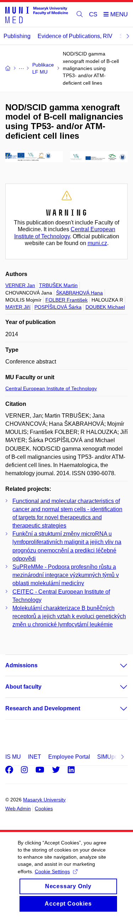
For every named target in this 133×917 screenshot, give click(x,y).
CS (93, 14)
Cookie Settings (52, 871)
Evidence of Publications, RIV (75, 36)
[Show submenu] (116, 665)
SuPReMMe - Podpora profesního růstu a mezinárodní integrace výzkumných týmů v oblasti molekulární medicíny (65, 575)
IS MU (13, 757)
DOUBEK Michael (105, 307)
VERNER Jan (20, 285)
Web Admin (18, 808)
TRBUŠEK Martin (58, 285)
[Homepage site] (36, 14)
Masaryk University (44, 799)
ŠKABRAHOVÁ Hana (79, 293)
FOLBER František (66, 300)
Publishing (17, 36)
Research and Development (42, 708)
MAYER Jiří (18, 307)
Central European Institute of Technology (51, 388)
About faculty (23, 687)
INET (34, 757)
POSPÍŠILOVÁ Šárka (58, 307)
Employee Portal (69, 757)
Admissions (21, 665)
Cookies (44, 808)
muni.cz (97, 243)
